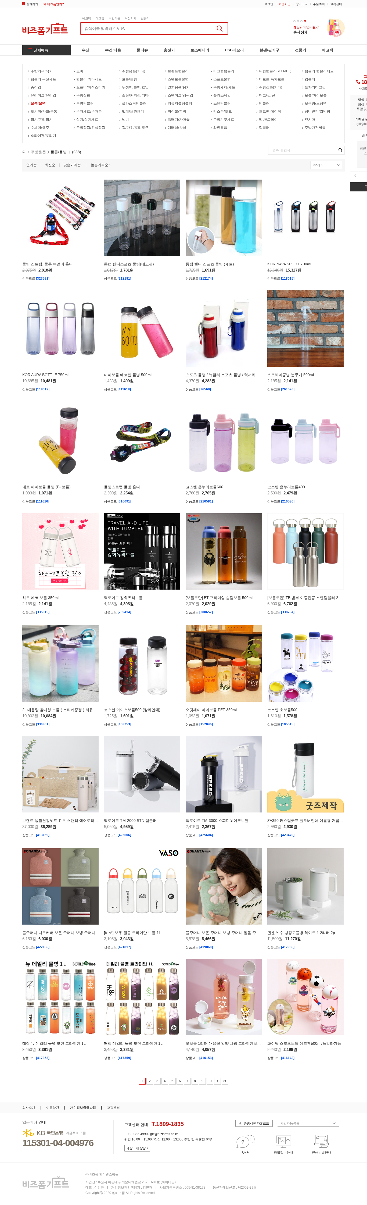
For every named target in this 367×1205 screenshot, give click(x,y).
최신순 (50, 165)
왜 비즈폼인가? (54, 4)
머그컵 (99, 18)
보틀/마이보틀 (316, 95)
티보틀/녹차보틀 (272, 79)
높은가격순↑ (100, 165)
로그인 (268, 4)
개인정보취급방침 (83, 1108)
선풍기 (145, 18)
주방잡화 (83, 95)
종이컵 (36, 87)
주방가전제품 (315, 128)
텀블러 (264, 103)
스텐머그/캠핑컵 (180, 95)
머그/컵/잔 (267, 95)
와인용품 (220, 128)
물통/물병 (38, 103)
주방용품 (38, 152)
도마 (79, 71)
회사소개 (28, 1108)
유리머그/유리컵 (43, 95)
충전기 (169, 50)
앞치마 (310, 119)
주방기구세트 (223, 119)
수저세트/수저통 (89, 111)
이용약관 (52, 1108)
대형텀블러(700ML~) (275, 71)
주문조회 (319, 4)
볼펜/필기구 (269, 50)
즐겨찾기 (32, 4)
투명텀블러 (85, 103)
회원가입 (284, 4)
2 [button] (298, 21)
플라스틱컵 (222, 95)
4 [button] (305, 21)
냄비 (125, 119)
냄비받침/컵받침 (317, 111)
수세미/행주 (40, 128)
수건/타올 (113, 50)
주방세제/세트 (224, 87)
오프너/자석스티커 (90, 87)
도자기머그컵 (315, 87)
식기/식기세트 (87, 119)
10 (210, 1081)
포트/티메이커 (270, 111)
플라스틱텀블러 (134, 103)
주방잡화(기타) (270, 87)
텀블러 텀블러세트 (319, 71)
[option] (319, 27)
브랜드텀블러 (178, 71)
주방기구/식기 (42, 71)
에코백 (86, 18)
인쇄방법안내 (321, 1152)
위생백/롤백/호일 (135, 87)
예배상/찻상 (177, 128)
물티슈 (142, 50)
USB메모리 (234, 50)
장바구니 (302, 4)
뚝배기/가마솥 (179, 119)
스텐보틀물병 (178, 79)
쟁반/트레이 (268, 119)
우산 (85, 50)
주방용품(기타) (133, 71)
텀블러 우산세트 (43, 79)
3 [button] (301, 21)
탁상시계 (130, 18)
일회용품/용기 (179, 87)
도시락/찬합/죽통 (44, 111)
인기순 (31, 165)
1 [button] (294, 21)
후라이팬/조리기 (43, 136)
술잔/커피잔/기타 (135, 95)
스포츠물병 (222, 79)
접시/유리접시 (42, 119)
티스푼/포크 (222, 111)
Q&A (245, 1152)
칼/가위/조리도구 (135, 128)
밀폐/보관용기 (133, 111)
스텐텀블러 (222, 103)
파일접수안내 (283, 1152)
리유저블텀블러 (180, 103)
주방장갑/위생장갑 (90, 128)
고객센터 (336, 4)
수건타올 (114, 18)
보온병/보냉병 (316, 103)
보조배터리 (199, 50)
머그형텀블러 (223, 71)
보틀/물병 (129, 79)
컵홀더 (310, 79)
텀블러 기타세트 (89, 79)
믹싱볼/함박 (177, 111)
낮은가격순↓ (73, 165)
